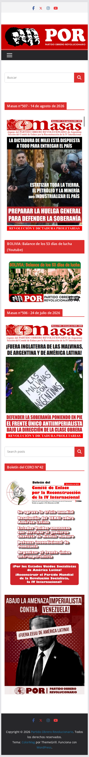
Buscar (79, 451)
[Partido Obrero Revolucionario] (44, 27)
